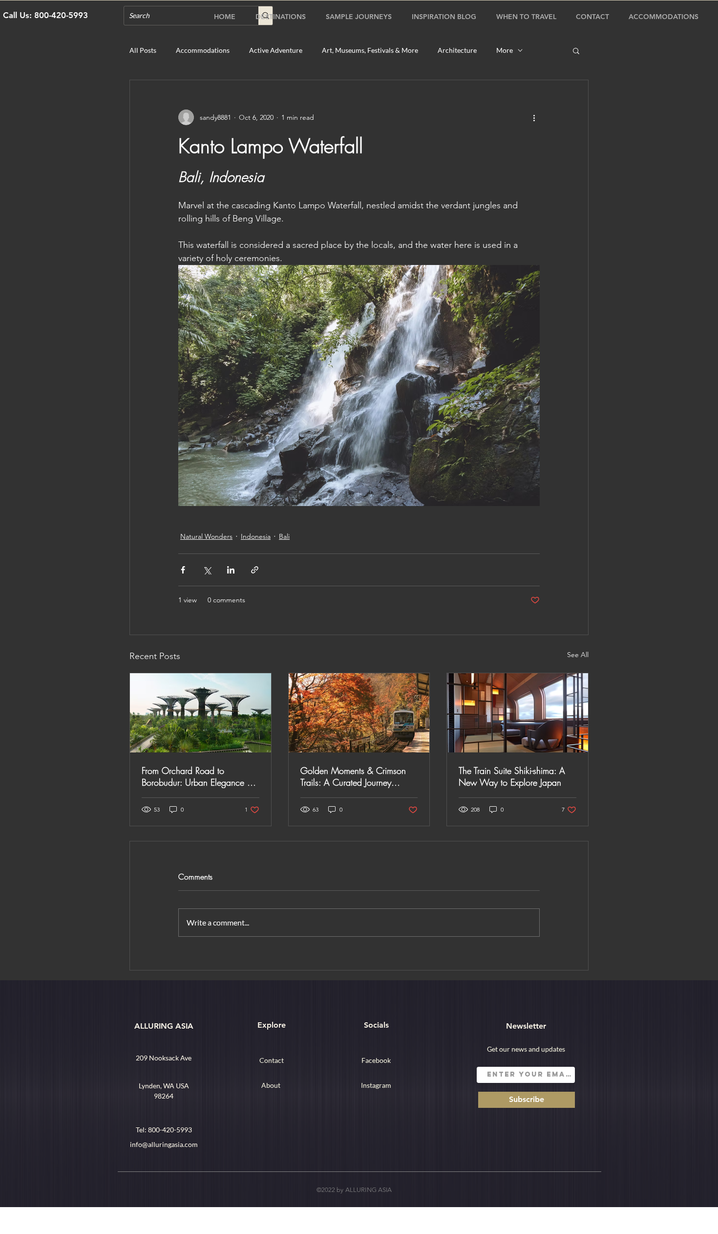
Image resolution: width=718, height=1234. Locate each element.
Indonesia (256, 536)
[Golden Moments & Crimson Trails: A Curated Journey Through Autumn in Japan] (359, 712)
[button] (576, 50)
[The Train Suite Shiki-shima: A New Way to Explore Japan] (517, 712)
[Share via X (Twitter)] (206, 569)
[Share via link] (254, 569)
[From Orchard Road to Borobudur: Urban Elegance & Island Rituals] (200, 712)
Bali (284, 536)
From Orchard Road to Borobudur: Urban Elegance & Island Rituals (197, 776)
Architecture (457, 50)
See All (578, 654)
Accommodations (203, 50)
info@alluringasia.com (164, 1144)
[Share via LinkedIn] (230, 569)
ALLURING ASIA (163, 1026)
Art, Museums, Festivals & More (370, 50)
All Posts (142, 50)
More (504, 50)
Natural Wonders (206, 536)
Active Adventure (275, 50)
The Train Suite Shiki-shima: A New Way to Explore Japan (512, 776)
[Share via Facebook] (183, 569)
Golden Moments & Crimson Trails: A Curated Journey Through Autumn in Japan (353, 776)
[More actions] (534, 117)
